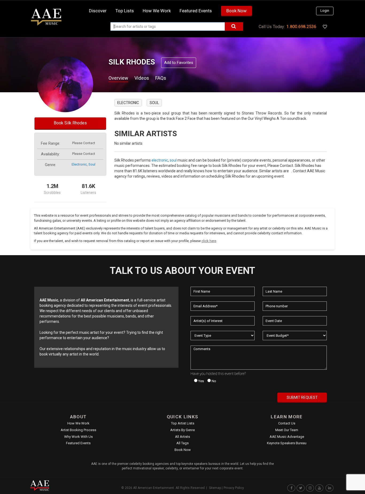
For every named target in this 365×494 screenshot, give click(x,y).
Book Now (236, 10)
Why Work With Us (78, 437)
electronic (79, 164)
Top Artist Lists (182, 423)
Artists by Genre (182, 430)
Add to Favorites (178, 62)
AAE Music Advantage (287, 437)
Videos (141, 78)
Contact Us (286, 423)
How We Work (78, 423)
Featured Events (196, 10)
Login (324, 11)
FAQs (160, 78)
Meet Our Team (286, 430)
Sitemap (215, 488)
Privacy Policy (234, 488)
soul (91, 164)
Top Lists (124, 10)
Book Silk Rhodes (70, 122)
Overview (118, 78)
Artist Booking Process (78, 430)
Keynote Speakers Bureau (286, 443)
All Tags (182, 443)
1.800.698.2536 (301, 26)
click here (208, 241)
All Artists (182, 437)
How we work (157, 10)
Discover (98, 10)
